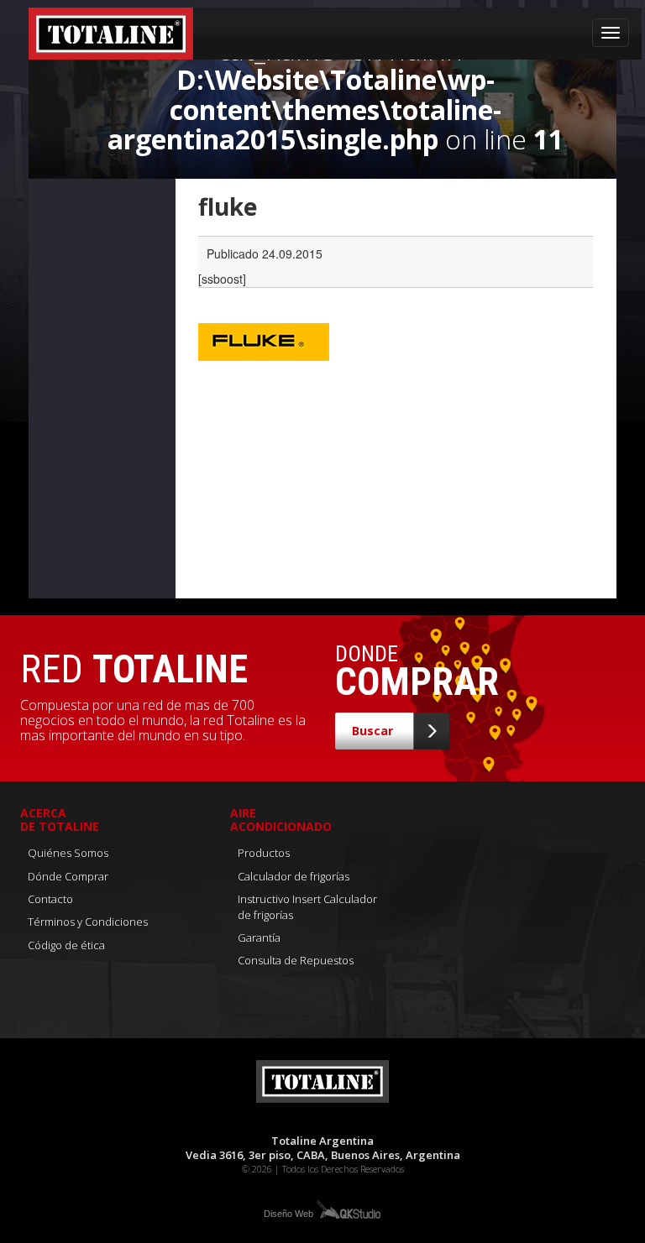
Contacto (50, 898)
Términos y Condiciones (88, 921)
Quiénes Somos (68, 852)
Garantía (259, 937)
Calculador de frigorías (293, 876)
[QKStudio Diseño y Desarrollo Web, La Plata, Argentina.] (347, 1208)
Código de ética (66, 945)
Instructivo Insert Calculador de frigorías (307, 906)
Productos (264, 852)
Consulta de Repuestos (296, 960)
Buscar (372, 731)
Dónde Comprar (68, 876)
